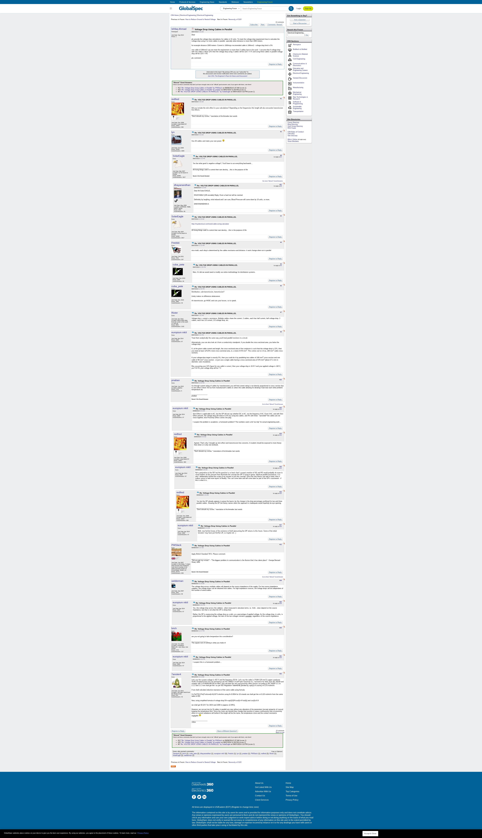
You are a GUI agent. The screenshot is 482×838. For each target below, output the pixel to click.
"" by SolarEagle (205, 92)
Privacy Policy (292, 800)
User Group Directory (295, 126)
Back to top (280, 732)
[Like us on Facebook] (194, 797)
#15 (280, 493)
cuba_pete (178, 264)
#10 (280, 409)
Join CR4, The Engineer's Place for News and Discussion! (227, 76)
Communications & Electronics (300, 64)
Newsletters (248, 2)
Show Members (293, 141)
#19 (280, 657)
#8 (281, 186)
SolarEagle (179, 156)
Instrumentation (298, 83)
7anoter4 (176, 674)
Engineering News (207, 2)
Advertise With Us (263, 791)
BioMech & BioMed (300, 49)
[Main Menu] (171, 8)
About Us (259, 783)
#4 (281, 265)
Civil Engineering (299, 59)
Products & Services (187, 2)
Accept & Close (370, 833)
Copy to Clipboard (276, 751)
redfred (175, 99)
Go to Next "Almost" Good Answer (272, 404)
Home (172, 2)
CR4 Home (175, 15)
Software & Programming (298, 103)
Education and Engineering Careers (300, 69)
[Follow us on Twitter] (199, 797)
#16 (280, 526)
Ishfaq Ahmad (178, 29)
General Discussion (300, 78)
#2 (281, 157)
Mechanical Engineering (297, 93)
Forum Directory (293, 122)
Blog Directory (293, 124)
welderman (177, 581)
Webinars (235, 2)
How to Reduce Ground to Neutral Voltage (200, 19)
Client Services (262, 800)
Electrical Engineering (188, 15)
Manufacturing (298, 87)
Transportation (298, 111)
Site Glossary (292, 136)
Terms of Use (291, 796)
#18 (280, 603)
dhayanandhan (182, 185)
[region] (241, 833)
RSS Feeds (292, 128)
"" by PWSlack (201, 88)
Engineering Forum (265, 2)
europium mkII (179, 332)
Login (299, 8)
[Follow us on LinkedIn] (204, 797)
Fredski (175, 243)
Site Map (290, 787)
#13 (280, 435)
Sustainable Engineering (297, 107)
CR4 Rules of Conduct (296, 132)
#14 (280, 468)
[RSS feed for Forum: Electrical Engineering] (173, 766)
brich (174, 628)
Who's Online (292, 139)
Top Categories (292, 791)
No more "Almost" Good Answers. (272, 181)
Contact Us (260, 796)
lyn (173, 132)
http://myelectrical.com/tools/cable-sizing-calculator (210, 224)
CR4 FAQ (291, 134)
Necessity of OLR (234, 19)
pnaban (175, 380)
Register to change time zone (245, 807)
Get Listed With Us (263, 787)
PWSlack (176, 545)
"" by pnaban (201, 90)
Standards (223, 2)
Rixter (174, 312)
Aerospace (297, 44)
